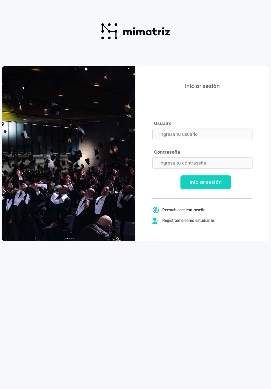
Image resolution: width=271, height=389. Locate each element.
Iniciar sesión (206, 182)
